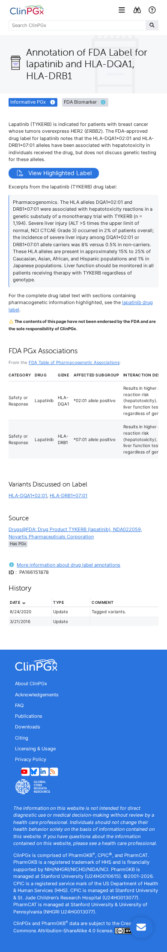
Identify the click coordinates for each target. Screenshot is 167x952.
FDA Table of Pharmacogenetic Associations (74, 362)
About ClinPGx (31, 683)
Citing (21, 738)
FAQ (19, 705)
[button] (122, 10)
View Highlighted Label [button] (59, 173)
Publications (28, 716)
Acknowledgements (37, 695)
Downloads (27, 727)
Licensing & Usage (35, 749)
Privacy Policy (30, 759)
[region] (83, 615)
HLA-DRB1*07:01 (68, 495)
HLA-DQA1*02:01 (28, 495)
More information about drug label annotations (68, 565)
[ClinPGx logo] (83, 665)
